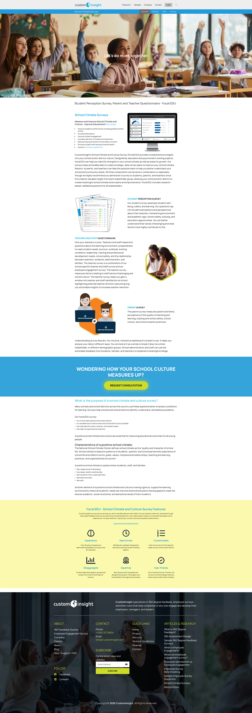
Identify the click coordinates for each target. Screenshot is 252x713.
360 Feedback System (66, 629)
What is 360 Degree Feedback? (175, 631)
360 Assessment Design (177, 636)
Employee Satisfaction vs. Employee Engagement (178, 663)
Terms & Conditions (143, 641)
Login (168, 5)
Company (148, 5)
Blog (56, 649)
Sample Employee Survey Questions (178, 677)
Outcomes (111, 124)
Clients (58, 641)
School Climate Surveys (177, 683)
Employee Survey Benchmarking (173, 670)
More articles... (172, 687)
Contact (158, 5)
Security (137, 637)
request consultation (126, 385)
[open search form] (176, 5)
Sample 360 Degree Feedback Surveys (180, 642)
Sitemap (137, 645)
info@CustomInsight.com (110, 639)
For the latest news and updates (108, 657)
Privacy (136, 633)
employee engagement (94, 147)
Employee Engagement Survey (71, 633)
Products (126, 5)
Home (135, 629)
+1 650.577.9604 (105, 632)
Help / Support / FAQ (65, 653)
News (57, 645)
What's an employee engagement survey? (176, 656)
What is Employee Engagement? (174, 649)
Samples (137, 5)
